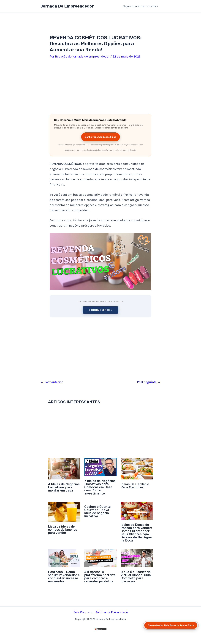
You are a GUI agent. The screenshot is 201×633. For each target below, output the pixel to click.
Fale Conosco (82, 612)
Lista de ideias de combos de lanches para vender (62, 530)
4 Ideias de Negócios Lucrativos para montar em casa (64, 487)
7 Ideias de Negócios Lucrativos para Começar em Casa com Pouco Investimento (100, 487)
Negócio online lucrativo (140, 6)
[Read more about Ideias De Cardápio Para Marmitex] (137, 468)
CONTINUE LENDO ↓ (100, 310)
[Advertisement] (100, 87)
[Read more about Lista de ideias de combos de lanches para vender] (64, 511)
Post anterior (52, 382)
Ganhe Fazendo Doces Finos (100, 137)
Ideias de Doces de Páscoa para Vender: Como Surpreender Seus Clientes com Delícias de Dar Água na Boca (136, 532)
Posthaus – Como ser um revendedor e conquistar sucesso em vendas (64, 576)
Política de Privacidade (111, 612)
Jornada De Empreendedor (67, 6)
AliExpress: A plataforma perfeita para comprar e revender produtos (100, 576)
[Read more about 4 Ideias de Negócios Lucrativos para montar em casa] (64, 468)
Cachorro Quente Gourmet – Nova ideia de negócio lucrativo (97, 511)
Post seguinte (148, 382)
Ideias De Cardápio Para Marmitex (135, 485)
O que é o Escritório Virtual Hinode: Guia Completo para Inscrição (136, 576)
